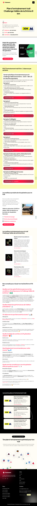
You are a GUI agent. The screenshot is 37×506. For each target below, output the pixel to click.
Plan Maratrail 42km (5, 488)
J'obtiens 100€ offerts (8, 58)
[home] (6, 2)
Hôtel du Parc (24, 318)
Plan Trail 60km (5, 490)
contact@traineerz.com (23, 488)
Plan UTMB (4, 498)
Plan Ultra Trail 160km (6, 496)
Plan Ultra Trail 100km (6, 493)
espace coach (5, 382)
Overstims (18, 344)
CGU (20, 480)
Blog (20, 477)
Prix (20, 475)
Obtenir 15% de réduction (8, 224)
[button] (33, 2)
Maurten (23, 344)
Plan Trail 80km (5, 491)
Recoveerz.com (22, 483)
